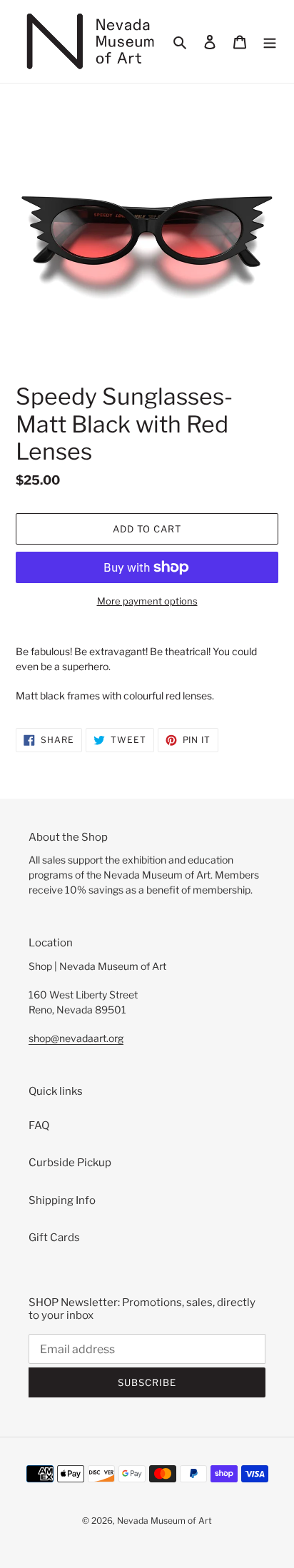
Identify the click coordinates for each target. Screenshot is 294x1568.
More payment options (147, 601)
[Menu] (270, 41)
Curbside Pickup (70, 1162)
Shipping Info (62, 1200)
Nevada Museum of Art (164, 1520)
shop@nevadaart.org (76, 1038)
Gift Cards (54, 1237)
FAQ (39, 1125)
